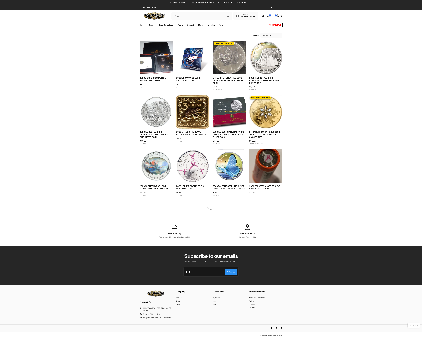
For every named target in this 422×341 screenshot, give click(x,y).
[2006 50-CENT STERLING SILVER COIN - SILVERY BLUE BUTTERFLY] (229, 178)
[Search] (228, 16)
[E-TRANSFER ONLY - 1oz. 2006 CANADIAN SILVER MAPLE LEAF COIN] (229, 70)
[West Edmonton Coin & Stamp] (156, 296)
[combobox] (201, 16)
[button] (277, 16)
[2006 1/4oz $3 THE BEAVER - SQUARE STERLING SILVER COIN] (192, 124)
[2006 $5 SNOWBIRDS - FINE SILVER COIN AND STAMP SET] (156, 178)
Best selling (267, 35)
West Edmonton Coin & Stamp (272, 335)
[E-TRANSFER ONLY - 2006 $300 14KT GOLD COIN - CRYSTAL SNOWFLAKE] (266, 124)
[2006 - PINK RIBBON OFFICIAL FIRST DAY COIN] (192, 178)
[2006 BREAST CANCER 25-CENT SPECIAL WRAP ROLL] (266, 178)
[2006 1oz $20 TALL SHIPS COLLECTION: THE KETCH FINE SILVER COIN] (266, 70)
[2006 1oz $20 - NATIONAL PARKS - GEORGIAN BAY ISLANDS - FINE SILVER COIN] (229, 124)
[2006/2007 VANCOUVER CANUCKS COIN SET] (192, 70)
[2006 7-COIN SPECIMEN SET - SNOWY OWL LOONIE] (156, 70)
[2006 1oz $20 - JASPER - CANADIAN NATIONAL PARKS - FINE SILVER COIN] (156, 124)
